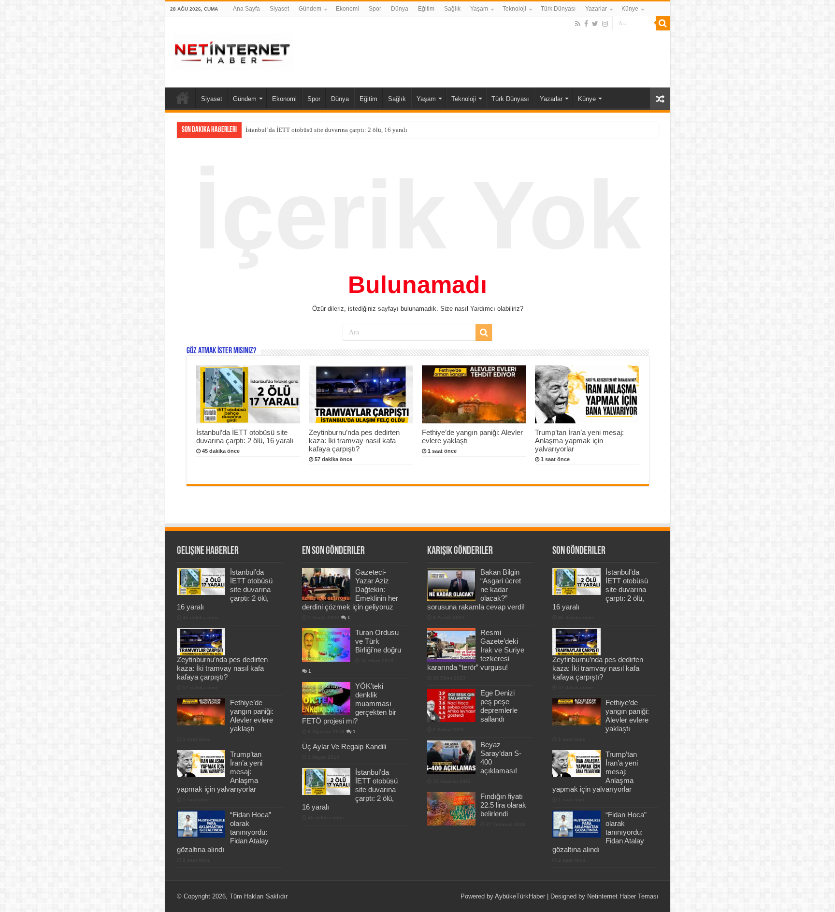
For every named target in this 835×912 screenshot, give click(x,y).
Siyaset (279, 8)
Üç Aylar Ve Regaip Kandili (344, 746)
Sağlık (452, 8)
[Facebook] (586, 23)
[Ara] (663, 23)
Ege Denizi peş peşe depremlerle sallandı (499, 706)
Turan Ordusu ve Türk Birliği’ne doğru (378, 641)
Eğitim (426, 8)
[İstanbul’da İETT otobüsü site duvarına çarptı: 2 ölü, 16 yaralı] (326, 781)
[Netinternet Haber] (233, 50)
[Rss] (577, 23)
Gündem (310, 8)
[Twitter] (595, 23)
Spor (375, 8)
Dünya (399, 8)
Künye (629, 8)
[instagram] (605, 23)
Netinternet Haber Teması (623, 896)
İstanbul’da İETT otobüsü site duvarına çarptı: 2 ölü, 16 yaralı (244, 436)
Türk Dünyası (558, 8)
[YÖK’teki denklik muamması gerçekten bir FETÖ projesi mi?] (326, 698)
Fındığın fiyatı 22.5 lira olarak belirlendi (503, 805)
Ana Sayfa (246, 8)
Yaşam (479, 8)
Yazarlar (596, 8)
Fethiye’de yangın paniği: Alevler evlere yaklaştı (252, 715)
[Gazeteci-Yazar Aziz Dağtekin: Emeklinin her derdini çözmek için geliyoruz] (326, 584)
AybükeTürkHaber (520, 896)
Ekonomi (347, 8)
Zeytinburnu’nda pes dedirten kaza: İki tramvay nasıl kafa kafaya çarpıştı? (342, 129)
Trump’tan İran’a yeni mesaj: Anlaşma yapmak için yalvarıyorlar (579, 440)
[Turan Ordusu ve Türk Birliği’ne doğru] (326, 644)
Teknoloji (514, 8)
